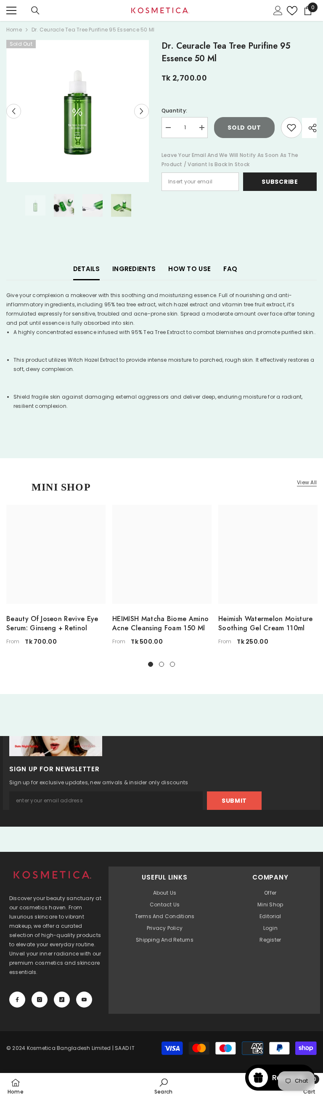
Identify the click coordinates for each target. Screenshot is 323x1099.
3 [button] (172, 664)
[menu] (11, 10)
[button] (13, 111)
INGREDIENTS (134, 268)
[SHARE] (309, 128)
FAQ (230, 268)
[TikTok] (62, 1000)
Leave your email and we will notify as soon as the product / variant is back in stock (230, 159)
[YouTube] (84, 1000)
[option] (77, 111)
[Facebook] (17, 1000)
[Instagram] (40, 1000)
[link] (163, 1086)
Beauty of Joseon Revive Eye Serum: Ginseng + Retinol (52, 623)
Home (14, 29)
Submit (234, 800)
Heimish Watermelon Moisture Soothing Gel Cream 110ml (265, 623)
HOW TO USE (189, 268)
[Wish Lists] (290, 10)
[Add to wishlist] (291, 127)
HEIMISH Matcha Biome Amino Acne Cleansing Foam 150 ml (160, 623)
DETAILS (86, 268)
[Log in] (278, 10)
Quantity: (174, 110)
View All (307, 482)
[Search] (35, 10)
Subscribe (280, 182)
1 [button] (150, 664)
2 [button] (161, 664)
